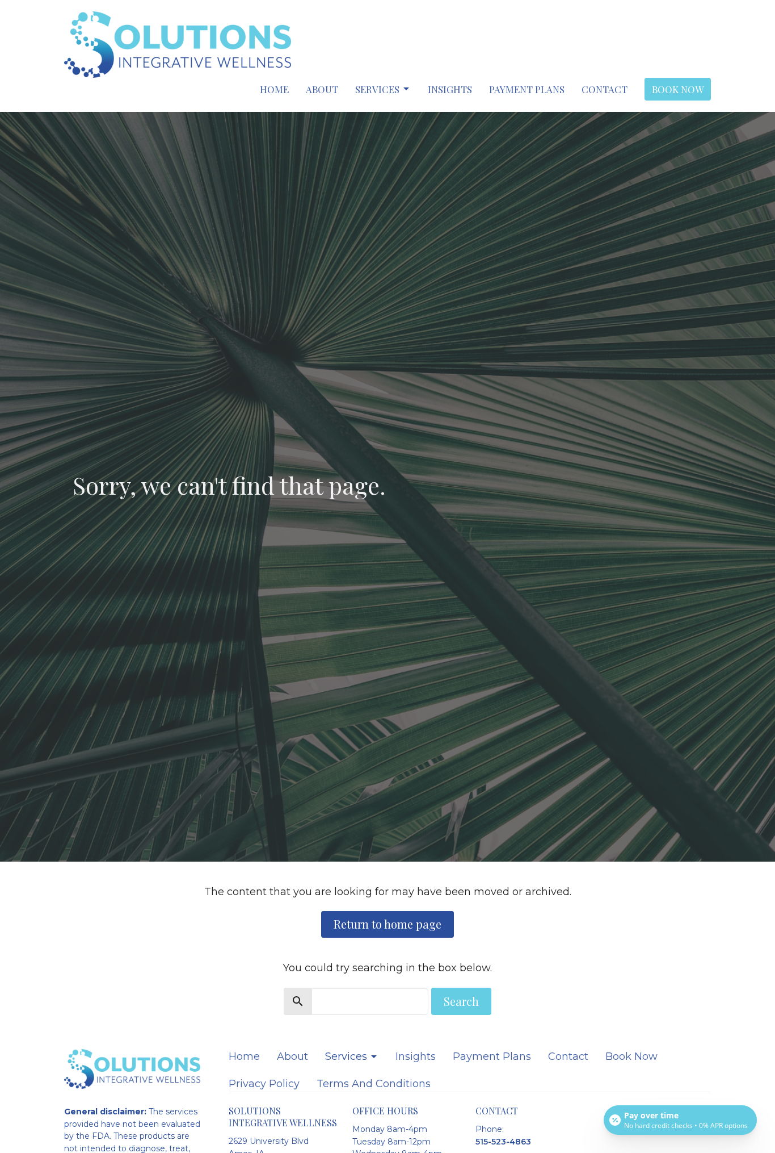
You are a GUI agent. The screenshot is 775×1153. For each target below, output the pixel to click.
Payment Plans (527, 89)
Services (377, 89)
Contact (604, 89)
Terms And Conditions (374, 1083)
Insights (450, 89)
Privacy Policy (264, 1083)
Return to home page (387, 923)
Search (461, 1001)
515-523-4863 (503, 1142)
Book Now (678, 89)
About (322, 89)
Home (274, 89)
